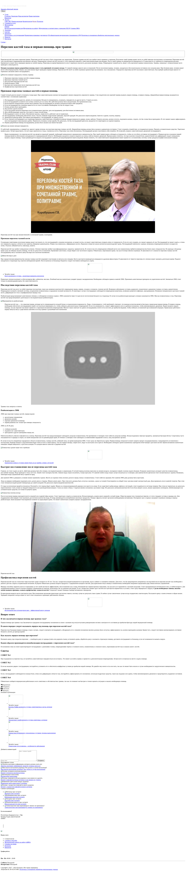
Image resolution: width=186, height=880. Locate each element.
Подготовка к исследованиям (14, 35)
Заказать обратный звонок (9, 9)
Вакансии (8, 18)
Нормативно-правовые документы (36, 35)
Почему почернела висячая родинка (13, 773)
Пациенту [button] (8, 33)
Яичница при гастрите (12, 793)
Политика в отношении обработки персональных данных (100, 35)
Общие (7, 26)
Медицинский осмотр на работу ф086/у (18, 842)
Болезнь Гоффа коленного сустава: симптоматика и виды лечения (30, 707)
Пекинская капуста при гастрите (15, 804)
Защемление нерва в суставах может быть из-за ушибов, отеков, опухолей (29, 463)
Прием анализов (16, 21)
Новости (7, 37)
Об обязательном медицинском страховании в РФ (64, 35)
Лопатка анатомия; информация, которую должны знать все (20, 766)
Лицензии (14, 16)
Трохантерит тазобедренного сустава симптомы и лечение (28, 720)
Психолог (40, 21)
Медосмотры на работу (30, 28)
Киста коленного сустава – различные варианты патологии (24, 276)
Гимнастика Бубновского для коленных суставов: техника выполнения (32, 733)
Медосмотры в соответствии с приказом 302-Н (54, 28)
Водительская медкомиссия (14, 28)
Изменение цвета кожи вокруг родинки (14, 783)
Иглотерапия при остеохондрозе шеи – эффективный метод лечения (27, 610)
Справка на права (10, 844)
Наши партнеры (34, 16)
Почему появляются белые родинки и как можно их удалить (21, 780)
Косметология (27, 21)
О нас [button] (6, 14)
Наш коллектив (23, 16)
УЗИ (6, 21)
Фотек (34, 21)
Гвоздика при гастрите (12, 800)
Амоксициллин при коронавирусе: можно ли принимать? (24, 807)
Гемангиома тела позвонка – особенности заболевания (27, 746)
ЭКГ (9, 21)
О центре (8, 16)
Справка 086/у (75, 28)
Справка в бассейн (11, 840)
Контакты (8, 39)
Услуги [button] (7, 19)
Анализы (8, 30)
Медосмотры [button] (9, 25)
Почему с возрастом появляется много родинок (16, 787)
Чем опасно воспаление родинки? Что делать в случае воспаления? (23, 769)
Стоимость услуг (10, 23)
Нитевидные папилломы (9, 776)
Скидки (7, 32)
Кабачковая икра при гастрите (15, 797)
